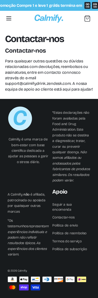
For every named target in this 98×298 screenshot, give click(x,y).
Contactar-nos (63, 217)
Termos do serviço (66, 241)
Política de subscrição (69, 249)
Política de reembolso (69, 233)
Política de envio (65, 225)
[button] (9, 18)
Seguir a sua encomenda (62, 207)
